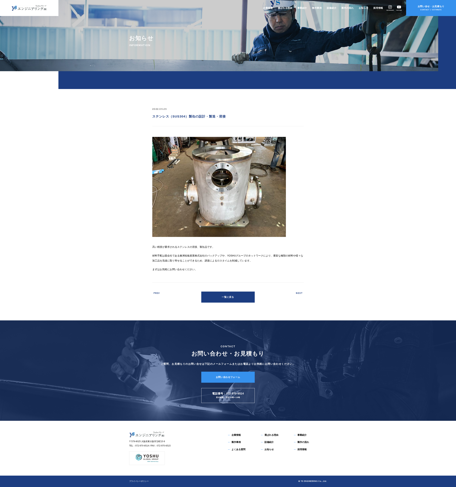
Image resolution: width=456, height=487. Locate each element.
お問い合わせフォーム (228, 377)
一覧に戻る (228, 297)
